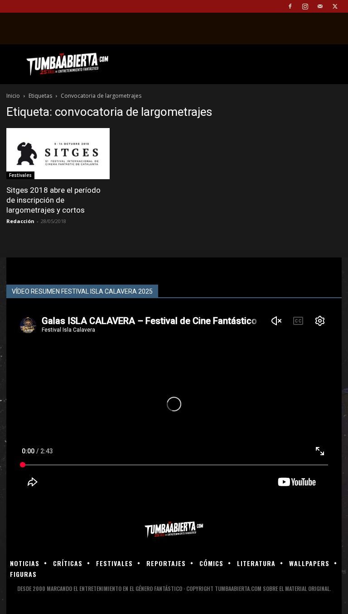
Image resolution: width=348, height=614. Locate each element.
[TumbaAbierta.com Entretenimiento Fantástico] (174, 529)
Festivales (20, 175)
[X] (335, 6)
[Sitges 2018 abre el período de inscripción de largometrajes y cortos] (58, 153)
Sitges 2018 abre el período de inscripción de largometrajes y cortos (53, 200)
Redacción (20, 221)
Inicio (13, 96)
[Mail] (320, 6)
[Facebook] (290, 6)
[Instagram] (305, 6)
